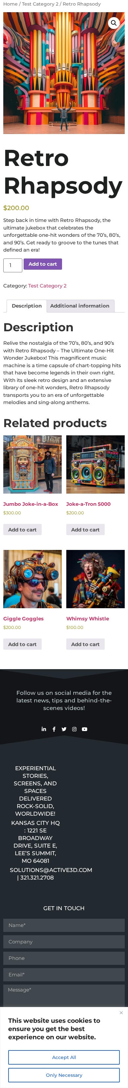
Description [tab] (27, 306)
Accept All (64, 1057)
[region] (64, 1047)
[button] (114, 23)
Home (10, 4)
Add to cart (43, 264)
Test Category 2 (40, 4)
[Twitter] (64, 729)
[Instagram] (74, 729)
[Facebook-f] (54, 729)
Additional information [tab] (79, 306)
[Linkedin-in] (43, 729)
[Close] (121, 1013)
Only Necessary (64, 1075)
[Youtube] (84, 729)
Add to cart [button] (22, 530)
